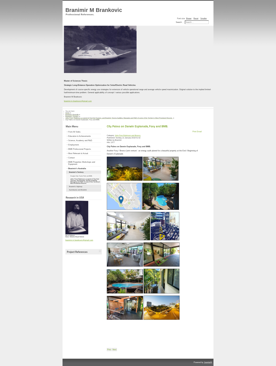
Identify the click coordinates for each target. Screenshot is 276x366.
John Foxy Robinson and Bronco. (128, 135)
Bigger (188, 18)
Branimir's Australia (77, 168)
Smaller (203, 18)
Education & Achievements (79, 136)
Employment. (73, 145)
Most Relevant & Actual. (78, 153)
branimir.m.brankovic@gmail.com (78, 101)
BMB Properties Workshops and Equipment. (81, 163)
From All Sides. (74, 132)
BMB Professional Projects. (79, 149)
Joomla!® (208, 362)
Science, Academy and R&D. (80, 140)
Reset (195, 18)
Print (194, 131)
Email (199, 131)
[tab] (100, 251)
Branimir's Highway (75, 186)
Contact (71, 158)
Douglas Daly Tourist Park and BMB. (81, 176)
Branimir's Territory (76, 172)
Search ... (180, 22)
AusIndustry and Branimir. (78, 190)
